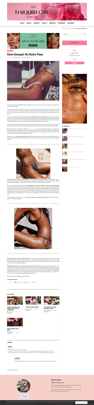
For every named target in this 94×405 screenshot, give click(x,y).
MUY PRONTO (71, 23)
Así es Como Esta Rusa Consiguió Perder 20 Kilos (50, 307)
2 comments (23, 57)
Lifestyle (44, 23)
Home (64, 28)
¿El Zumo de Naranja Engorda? (32, 307)
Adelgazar (30, 57)
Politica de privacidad (56, 380)
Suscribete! (74, 63)
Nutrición (72, 28)
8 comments (28, 310)
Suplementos (61, 23)
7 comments (9, 333)
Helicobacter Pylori (32, 129)
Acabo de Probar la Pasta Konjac (13, 329)
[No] (92, 402)
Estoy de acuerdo (81, 402)
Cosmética (36, 23)
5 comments (9, 313)
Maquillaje (52, 23)
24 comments (46, 311)
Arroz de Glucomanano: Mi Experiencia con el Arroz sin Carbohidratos (13, 308)
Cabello (29, 23)
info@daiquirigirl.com (60, 382)
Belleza (22, 23)
